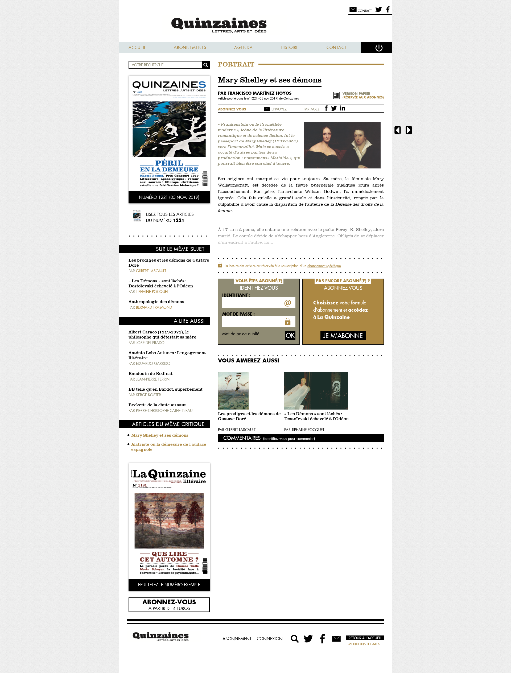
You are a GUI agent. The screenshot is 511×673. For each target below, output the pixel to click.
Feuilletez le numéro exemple (169, 584)
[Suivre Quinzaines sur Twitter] (308, 638)
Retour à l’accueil (365, 638)
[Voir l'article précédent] (397, 131)
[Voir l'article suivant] (408, 131)
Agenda (243, 47)
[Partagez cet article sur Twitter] (335, 108)
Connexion (270, 638)
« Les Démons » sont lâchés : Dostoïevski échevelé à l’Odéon (316, 416)
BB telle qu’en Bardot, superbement (166, 389)
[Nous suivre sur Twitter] (377, 11)
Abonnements (190, 47)
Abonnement (237, 638)
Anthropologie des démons (156, 302)
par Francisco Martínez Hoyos (254, 93)
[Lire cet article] (250, 391)
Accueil (137, 47)
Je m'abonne (343, 336)
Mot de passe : (238, 314)
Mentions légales (364, 644)
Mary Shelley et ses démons (159, 435)
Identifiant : (236, 295)
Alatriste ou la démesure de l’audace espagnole (168, 447)
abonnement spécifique (324, 265)
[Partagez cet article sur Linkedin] (342, 108)
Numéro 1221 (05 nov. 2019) (169, 197)
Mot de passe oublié (240, 333)
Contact (337, 47)
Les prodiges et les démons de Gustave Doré (249, 416)
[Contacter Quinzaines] (336, 638)
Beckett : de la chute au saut (157, 405)
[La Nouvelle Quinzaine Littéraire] (255, 25)
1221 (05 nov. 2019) (264, 98)
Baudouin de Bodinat (150, 374)
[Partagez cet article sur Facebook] (327, 108)
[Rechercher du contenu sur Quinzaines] (294, 638)
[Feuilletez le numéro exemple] (169, 521)
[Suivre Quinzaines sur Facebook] (322, 638)
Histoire (290, 47)
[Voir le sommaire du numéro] (169, 134)
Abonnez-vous (169, 601)
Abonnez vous (232, 109)
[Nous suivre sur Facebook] (387, 11)
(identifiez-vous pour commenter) (289, 438)
